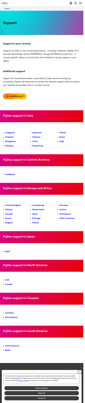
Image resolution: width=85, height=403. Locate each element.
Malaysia (9, 146)
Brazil (7, 350)
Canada (8, 284)
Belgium (9, 223)
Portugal (36, 218)
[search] (75, 3)
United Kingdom (13, 205)
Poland (35, 223)
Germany (63, 205)
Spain (35, 214)
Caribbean (10, 174)
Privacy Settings (42, 388)
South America (12, 346)
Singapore (10, 132)
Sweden (9, 214)
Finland (8, 209)
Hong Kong (37, 146)
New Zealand (11, 317)
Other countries (67, 218)
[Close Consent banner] (80, 371)
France (8, 218)
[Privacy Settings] (23, 380)
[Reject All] (56, 378)
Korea (62, 137)
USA (7, 280)
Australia (9, 313)
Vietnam (36, 137)
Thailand (9, 137)
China (35, 141)
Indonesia (37, 132)
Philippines (10, 141)
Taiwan (62, 132)
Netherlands (38, 209)
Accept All (41, 398)
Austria (62, 209)
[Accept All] (16, 378)
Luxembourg (38, 205)
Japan (7, 251)
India (61, 141)
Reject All (41, 393)
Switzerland (65, 214)
